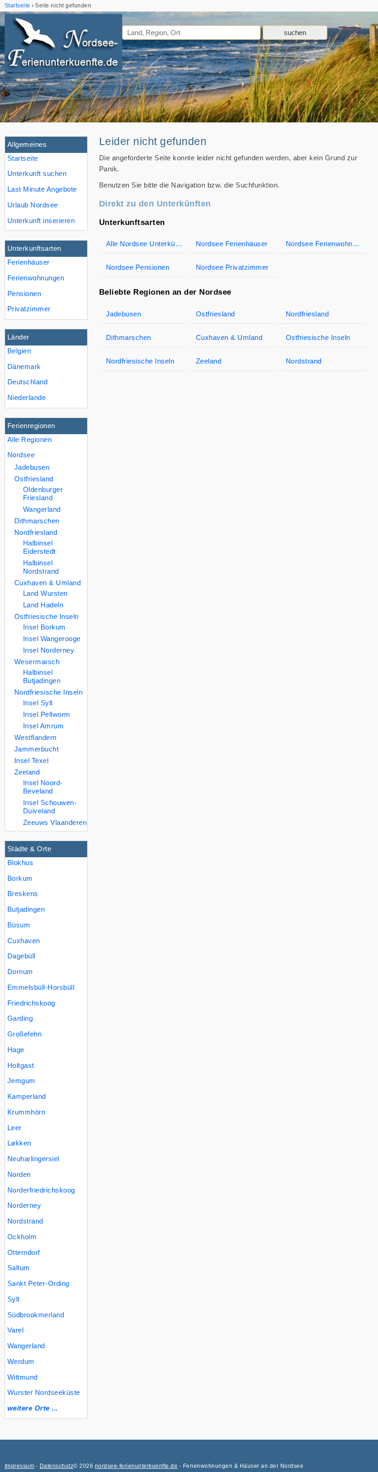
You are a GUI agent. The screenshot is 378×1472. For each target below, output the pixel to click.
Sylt (13, 1299)
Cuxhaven (23, 941)
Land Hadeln (43, 605)
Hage (15, 1050)
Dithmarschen (36, 521)
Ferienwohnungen (35, 278)
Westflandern (35, 737)
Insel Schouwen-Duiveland (50, 807)
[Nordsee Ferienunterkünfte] (63, 45)
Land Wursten (45, 593)
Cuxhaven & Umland (47, 583)
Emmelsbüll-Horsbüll (40, 987)
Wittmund (22, 1377)
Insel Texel (31, 760)
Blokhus (20, 862)
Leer (14, 1128)
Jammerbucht (36, 749)
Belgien (19, 351)
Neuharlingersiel (33, 1159)
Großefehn (24, 1034)
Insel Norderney (48, 650)
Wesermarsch (36, 662)
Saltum (18, 1268)
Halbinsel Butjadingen (41, 676)
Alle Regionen (29, 439)
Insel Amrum (43, 726)
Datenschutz (56, 1466)
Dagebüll (21, 956)
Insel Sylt (38, 703)
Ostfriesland (33, 479)
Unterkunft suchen (36, 173)
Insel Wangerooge (52, 638)
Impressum (19, 1466)
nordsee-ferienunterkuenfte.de (136, 1466)
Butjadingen (26, 909)
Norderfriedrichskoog (41, 1190)
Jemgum (21, 1080)
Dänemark (24, 366)
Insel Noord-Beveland (43, 787)
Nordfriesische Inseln (48, 692)
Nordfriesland (35, 532)
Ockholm (21, 1237)
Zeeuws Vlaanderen (55, 822)
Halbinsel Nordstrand (41, 567)
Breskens (22, 893)
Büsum (18, 925)
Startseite (22, 158)
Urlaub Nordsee (32, 205)
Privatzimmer (29, 309)
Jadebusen (31, 467)
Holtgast (20, 1065)
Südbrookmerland (35, 1315)
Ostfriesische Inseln (46, 616)
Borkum (20, 878)
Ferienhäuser (28, 262)
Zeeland (27, 772)
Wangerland (26, 1346)
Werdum (21, 1361)
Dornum (20, 971)
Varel (15, 1330)
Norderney (24, 1205)
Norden (19, 1174)
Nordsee (21, 455)
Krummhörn (26, 1112)
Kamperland (26, 1096)
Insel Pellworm (47, 714)
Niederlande (26, 397)
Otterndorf (23, 1252)
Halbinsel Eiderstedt (39, 547)
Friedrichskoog (31, 1003)
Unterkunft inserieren (41, 220)
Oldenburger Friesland (43, 493)
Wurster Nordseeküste (43, 1392)
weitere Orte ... (32, 1408)
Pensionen (24, 293)
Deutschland (27, 382)
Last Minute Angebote (42, 189)
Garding (20, 1018)
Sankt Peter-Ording (38, 1283)
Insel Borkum (44, 627)
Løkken (19, 1143)
